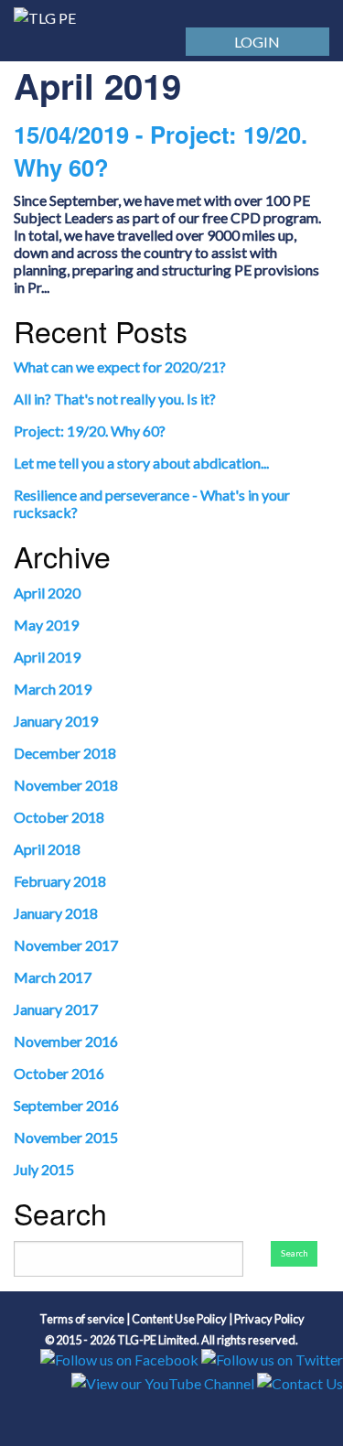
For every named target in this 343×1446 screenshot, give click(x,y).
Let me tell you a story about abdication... (141, 462)
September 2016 (66, 1105)
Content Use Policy (179, 1318)
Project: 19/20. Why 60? (90, 430)
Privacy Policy (269, 1318)
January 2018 (56, 913)
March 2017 (52, 977)
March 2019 (52, 688)
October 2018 (59, 817)
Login (257, 41)
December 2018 (65, 752)
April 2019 (47, 656)
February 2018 (60, 881)
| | (172, 1318)
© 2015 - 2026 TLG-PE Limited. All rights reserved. (171, 1339)
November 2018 (66, 784)
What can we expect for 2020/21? (120, 366)
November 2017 (66, 945)
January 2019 (56, 720)
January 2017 (56, 1009)
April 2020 (47, 592)
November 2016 (66, 1041)
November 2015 (66, 1137)
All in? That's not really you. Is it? (115, 398)
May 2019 (46, 624)
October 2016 (59, 1073)
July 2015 (44, 1169)
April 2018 (47, 849)
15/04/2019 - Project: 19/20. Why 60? (160, 150)
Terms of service (81, 1318)
